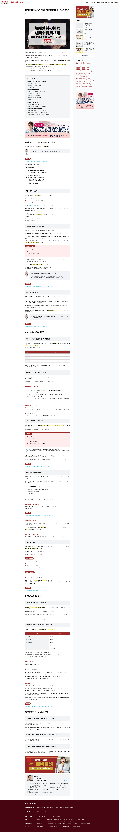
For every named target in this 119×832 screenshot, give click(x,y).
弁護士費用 (45, 811)
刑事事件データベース (81, 819)
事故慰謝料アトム (72, 819)
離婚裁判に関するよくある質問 (35, 108)
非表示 (32, 78)
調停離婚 (107, 2)
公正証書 (78, 68)
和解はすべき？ (31, 99)
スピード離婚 (86, 63)
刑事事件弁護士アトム (41, 819)
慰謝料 (92, 2)
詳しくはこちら (64, 780)
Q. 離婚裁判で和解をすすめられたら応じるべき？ (38, 110)
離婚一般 (88, 83)
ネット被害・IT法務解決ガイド (60, 821)
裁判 (27, 15)
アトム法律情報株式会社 (52, 826)
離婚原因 (78, 86)
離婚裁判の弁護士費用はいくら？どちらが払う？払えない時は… (40, 706)
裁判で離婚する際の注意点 (34, 89)
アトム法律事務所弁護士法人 (64, 826)
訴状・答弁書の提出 (32, 83)
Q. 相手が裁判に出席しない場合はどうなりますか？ (39, 112)
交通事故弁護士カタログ (52, 823)
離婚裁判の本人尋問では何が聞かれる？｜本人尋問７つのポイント (41, 286)
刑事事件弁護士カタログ (41, 823)
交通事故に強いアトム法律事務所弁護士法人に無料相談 (57, 819)
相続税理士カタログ (49, 821)
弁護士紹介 (39, 811)
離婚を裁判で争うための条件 (34, 95)
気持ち (82, 76)
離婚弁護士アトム (40, 821)
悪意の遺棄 (28, 449)
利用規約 (58, 816)
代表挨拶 (38, 816)
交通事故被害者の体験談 (85, 823)
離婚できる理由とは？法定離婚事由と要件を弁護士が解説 (39, 466)
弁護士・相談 (83, 73)
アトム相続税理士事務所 (75, 826)
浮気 (87, 76)
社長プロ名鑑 (70, 823)
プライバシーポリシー (51, 816)
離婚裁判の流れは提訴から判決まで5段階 (37, 81)
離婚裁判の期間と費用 (33, 102)
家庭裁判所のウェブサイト (35, 205)
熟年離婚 (116, 2)
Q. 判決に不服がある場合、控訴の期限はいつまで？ (39, 114)
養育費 (98, 2)
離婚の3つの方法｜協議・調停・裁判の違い (37, 91)
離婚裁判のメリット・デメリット (35, 93)
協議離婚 (102, 2)
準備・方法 (79, 78)
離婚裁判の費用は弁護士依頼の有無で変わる (37, 106)
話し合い (82, 81)
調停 (87, 81)
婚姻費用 (89, 71)
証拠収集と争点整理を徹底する (34, 97)
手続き (78, 76)
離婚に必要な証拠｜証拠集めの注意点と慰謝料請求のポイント (40, 515)
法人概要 (43, 816)
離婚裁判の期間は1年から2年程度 (35, 104)
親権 (95, 2)
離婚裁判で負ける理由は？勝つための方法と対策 (37, 326)
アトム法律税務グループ (41, 826)
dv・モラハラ (79, 63)
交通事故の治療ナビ (62, 823)
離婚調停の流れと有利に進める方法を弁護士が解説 (37, 161)
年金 (77, 73)
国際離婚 (83, 71)
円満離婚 (83, 68)
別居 (88, 68)
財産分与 (88, 2)
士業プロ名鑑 (76, 823)
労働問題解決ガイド (71, 821)
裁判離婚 (111, 2)
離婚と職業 (83, 83)
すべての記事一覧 (84, 55)
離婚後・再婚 (84, 86)
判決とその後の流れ (32, 87)
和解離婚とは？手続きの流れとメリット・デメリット (38, 590)
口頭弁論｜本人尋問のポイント (34, 85)
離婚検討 (91, 86)
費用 (77, 83)
